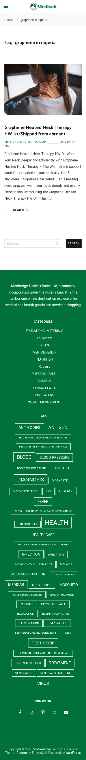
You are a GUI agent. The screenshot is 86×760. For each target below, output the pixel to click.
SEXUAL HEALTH (44, 388)
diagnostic (60, 480)
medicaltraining (64, 574)
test (68, 632)
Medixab (16, 584)
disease (66, 491)
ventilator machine (55, 673)
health (56, 522)
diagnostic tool (25, 491)
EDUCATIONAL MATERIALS (44, 331)
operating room (62, 594)
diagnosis (30, 479)
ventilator (23, 673)
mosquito (69, 585)
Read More (21, 210)
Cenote (22, 752)
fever (43, 501)
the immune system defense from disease (43, 653)
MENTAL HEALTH (44, 352)
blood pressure (54, 457)
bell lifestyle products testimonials (43, 446)
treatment (60, 663)
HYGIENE (45, 345)
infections (56, 554)
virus (43, 683)
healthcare (43, 535)
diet (48, 491)
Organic (44, 366)
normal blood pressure (26, 594)
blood (24, 457)
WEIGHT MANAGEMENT (44, 402)
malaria (66, 564)
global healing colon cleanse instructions (43, 511)
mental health (42, 585)
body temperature (31, 468)
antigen (57, 427)
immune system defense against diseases (43, 544)
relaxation (25, 613)
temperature (57, 623)
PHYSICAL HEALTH (17, 141)
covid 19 (61, 468)
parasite (26, 604)
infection (31, 554)
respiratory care (55, 613)
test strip (43, 643)
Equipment (44, 338)
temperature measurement (35, 632)
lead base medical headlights (33, 564)
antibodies (29, 427)
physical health (53, 604)
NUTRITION (45, 359)
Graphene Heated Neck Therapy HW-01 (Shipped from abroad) (38, 131)
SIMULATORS (44, 395)
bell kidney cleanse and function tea (43, 437)
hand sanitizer (27, 524)
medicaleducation (28, 574)
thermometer (28, 663)
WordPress (73, 752)
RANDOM (40, 141)
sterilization (29, 623)
